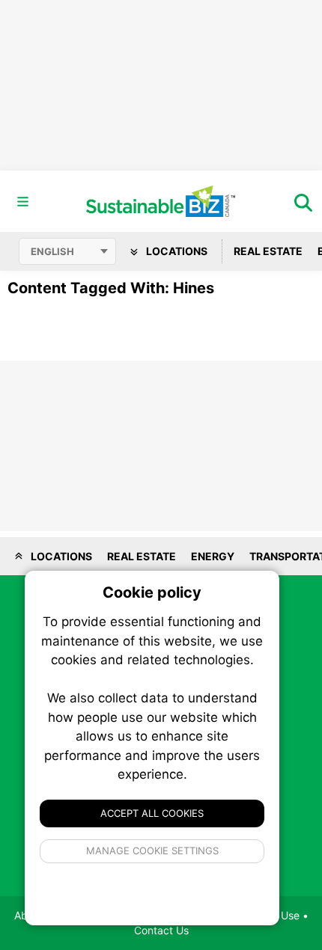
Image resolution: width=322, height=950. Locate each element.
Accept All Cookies (152, 813)
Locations (175, 251)
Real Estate (268, 251)
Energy (212, 556)
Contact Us (161, 930)
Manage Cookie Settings (152, 850)
